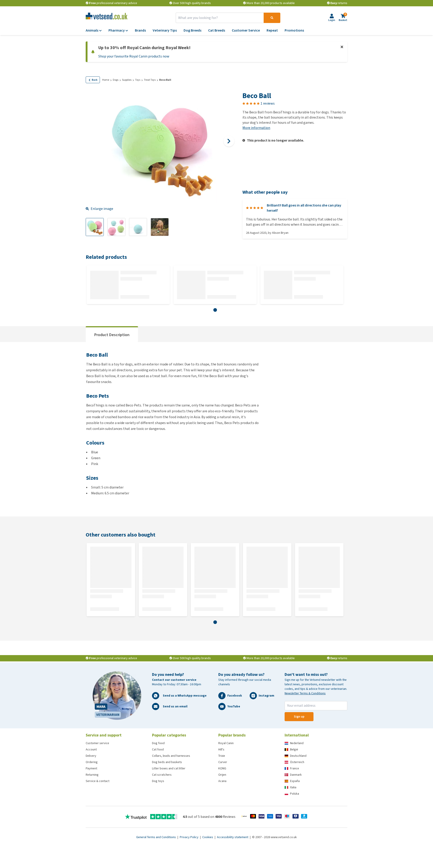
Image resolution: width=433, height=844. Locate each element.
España (295, 781)
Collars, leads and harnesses (171, 756)
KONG (222, 768)
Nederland (297, 743)
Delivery (91, 756)
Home (105, 80)
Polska (294, 793)
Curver (222, 762)
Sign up (299, 716)
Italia (293, 787)
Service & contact (97, 781)
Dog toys (158, 781)
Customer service (97, 743)
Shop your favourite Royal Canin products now (133, 56)
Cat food (158, 749)
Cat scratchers (162, 775)
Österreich (297, 762)
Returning (92, 775)
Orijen (222, 775)
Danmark (296, 775)
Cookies (208, 837)
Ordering (92, 762)
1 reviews (267, 103)
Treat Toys (150, 80)
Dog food (158, 743)
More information (256, 127)
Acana (222, 781)
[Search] (272, 18)
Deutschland (298, 756)
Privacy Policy (189, 837)
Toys (137, 80)
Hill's (221, 749)
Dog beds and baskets (167, 762)
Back (94, 80)
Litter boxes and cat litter (168, 768)
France (294, 768)
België (294, 749)
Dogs (115, 80)
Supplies (126, 80)
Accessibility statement (233, 837)
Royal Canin (226, 743)
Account (91, 749)
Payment (91, 768)
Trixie (221, 756)
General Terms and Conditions (156, 837)
